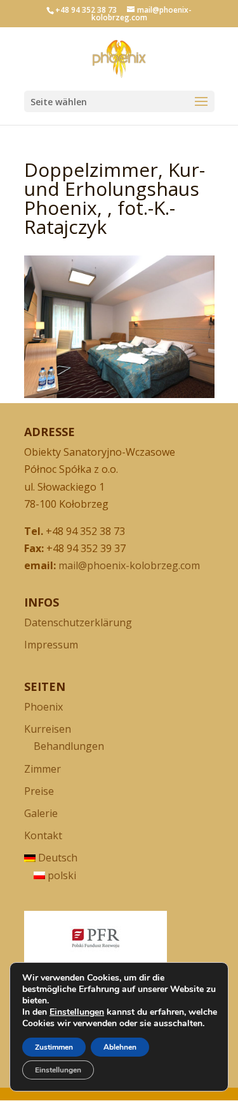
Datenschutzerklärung (78, 622)
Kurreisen (47, 729)
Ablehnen (119, 1047)
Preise (39, 791)
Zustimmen (54, 1047)
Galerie (41, 813)
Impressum (51, 645)
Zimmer (42, 769)
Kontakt (43, 835)
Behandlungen (69, 746)
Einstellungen (77, 1012)
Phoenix (43, 707)
